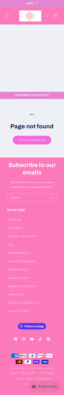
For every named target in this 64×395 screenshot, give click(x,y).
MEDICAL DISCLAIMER (21, 236)
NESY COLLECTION (30, 368)
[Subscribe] (53, 198)
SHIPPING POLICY (18, 253)
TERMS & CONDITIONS (21, 286)
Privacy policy (46, 373)
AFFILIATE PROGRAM (21, 261)
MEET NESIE (15, 228)
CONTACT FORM (17, 311)
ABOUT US (14, 219)
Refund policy (28, 373)
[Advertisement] (32, 58)
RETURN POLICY (18, 269)
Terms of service (24, 379)
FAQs (10, 244)
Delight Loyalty (47, 386)
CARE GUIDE (15, 294)
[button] (7, 16)
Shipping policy (44, 379)
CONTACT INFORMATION (23, 303)
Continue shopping (32, 140)
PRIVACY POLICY (18, 278)
